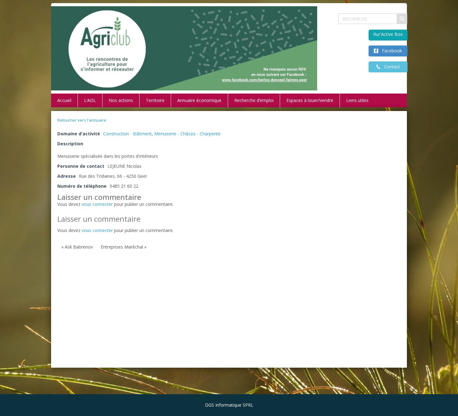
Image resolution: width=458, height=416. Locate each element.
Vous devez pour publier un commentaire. (115, 230)
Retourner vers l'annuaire (81, 120)
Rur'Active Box (388, 34)
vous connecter (97, 204)
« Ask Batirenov (77, 247)
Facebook (390, 51)
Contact (390, 67)
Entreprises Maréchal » (123, 247)
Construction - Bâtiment (127, 134)
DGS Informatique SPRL (229, 405)
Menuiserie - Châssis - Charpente (187, 134)
